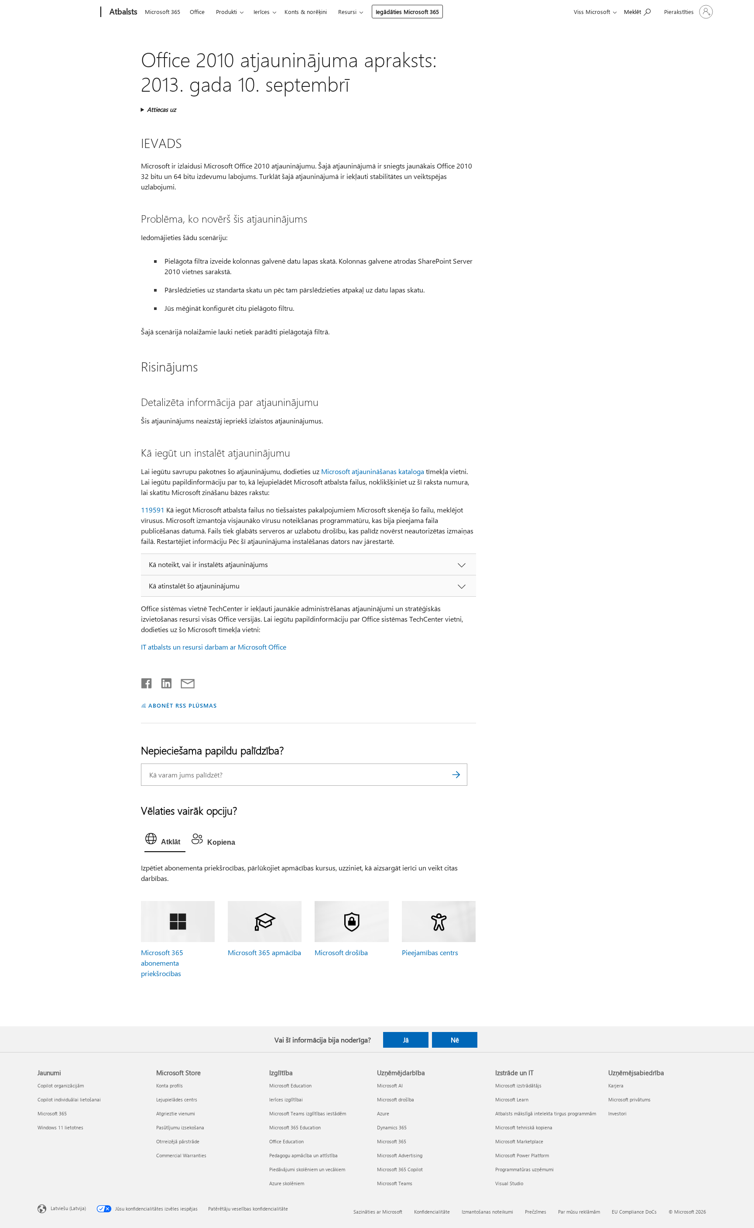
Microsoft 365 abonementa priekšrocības (162, 963)
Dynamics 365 (392, 1127)
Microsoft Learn (511, 1099)
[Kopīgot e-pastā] (184, 681)
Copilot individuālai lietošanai (69, 1099)
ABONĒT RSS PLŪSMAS (182, 705)
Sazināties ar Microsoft (377, 1211)
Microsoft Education (290, 1085)
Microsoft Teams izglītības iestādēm (307, 1113)
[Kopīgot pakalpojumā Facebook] (147, 681)
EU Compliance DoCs (634, 1211)
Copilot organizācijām (61, 1085)
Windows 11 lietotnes (60, 1127)
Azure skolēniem (286, 1183)
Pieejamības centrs (430, 952)
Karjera (616, 1085)
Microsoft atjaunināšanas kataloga (372, 471)
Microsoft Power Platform (522, 1155)
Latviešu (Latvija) (68, 1207)
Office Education (286, 1141)
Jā (406, 1039)
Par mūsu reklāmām (579, 1211)
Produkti (226, 11)
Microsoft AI (390, 1085)
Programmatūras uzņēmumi (524, 1169)
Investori (617, 1113)
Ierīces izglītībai (286, 1099)
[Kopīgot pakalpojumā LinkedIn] (163, 681)
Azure (383, 1113)
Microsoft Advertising (399, 1155)
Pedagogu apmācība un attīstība (303, 1155)
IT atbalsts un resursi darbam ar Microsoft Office (213, 646)
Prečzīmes (535, 1211)
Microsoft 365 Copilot (400, 1169)
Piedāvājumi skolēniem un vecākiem (307, 1169)
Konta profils (169, 1085)
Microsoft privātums (629, 1099)
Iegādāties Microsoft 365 (407, 11)
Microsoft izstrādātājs (518, 1085)
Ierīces (262, 11)
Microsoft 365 (162, 11)
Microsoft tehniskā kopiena (523, 1127)
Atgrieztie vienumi (175, 1113)
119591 (153, 509)
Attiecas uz (161, 109)
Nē (455, 1039)
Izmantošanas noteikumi (487, 1211)
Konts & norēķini (305, 11)
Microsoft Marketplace (519, 1141)
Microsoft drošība (341, 952)
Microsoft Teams (394, 1183)
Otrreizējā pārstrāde (177, 1141)
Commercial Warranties (181, 1155)
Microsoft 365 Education (295, 1127)
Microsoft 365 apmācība (264, 952)
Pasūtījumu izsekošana (180, 1127)
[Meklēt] (456, 775)
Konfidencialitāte (432, 1211)
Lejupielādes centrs (176, 1099)
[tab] (164, 840)
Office (197, 11)
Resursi (347, 11)
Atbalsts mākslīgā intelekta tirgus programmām (545, 1113)
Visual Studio (509, 1183)
